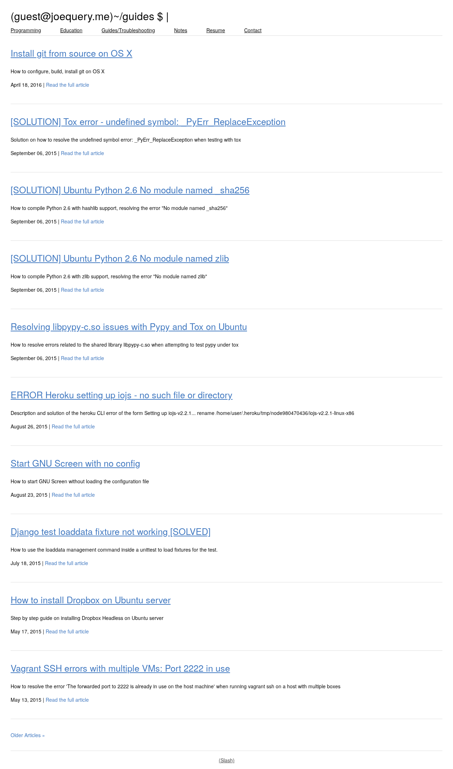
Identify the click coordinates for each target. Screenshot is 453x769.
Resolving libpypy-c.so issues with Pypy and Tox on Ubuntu (129, 326)
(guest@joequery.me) (62, 15)
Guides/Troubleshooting (128, 30)
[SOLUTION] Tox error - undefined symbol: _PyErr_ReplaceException (148, 121)
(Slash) (227, 760)
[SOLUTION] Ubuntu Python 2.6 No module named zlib (120, 257)
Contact (253, 30)
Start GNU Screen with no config (75, 462)
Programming (26, 30)
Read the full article (67, 84)
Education (71, 30)
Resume (215, 30)
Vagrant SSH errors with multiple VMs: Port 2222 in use (120, 667)
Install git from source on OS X (71, 52)
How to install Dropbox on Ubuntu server (91, 599)
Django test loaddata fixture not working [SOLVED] (111, 531)
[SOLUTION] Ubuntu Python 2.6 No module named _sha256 (130, 189)
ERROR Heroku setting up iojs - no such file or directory (122, 394)
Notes (180, 30)
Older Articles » (28, 735)
